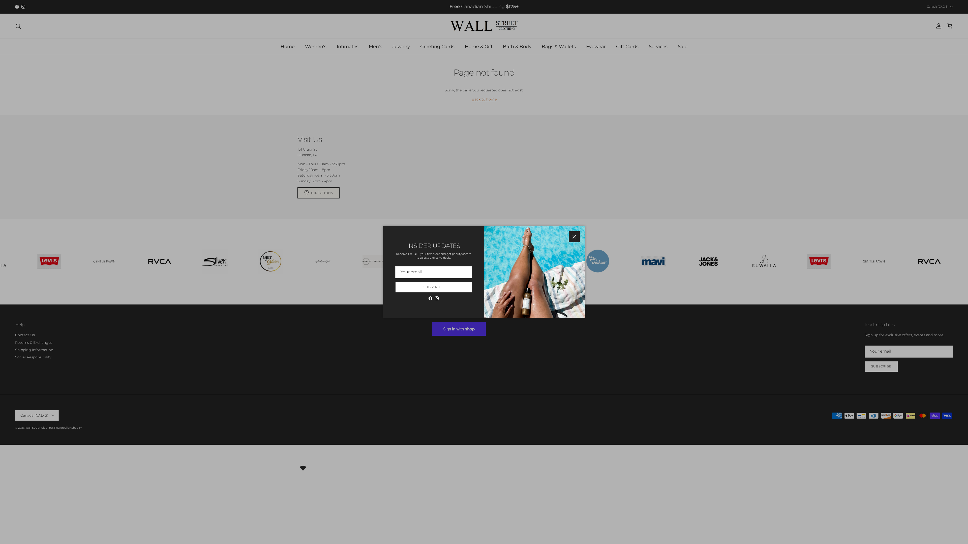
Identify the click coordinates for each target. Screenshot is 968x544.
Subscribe (434, 287)
